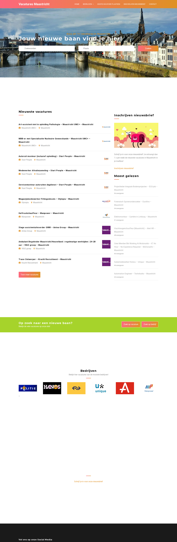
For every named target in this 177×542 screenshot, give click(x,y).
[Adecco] (101, 388)
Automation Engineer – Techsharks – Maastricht (134, 274)
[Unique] (76, 388)
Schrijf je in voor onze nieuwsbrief (88, 481)
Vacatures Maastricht (34, 4)
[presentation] (19, 396)
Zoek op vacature (131, 324)
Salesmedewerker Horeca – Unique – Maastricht (134, 262)
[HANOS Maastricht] (28, 388)
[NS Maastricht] (52, 388)
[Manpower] (125, 388)
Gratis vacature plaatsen (108, 4)
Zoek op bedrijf (150, 324)
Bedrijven (87, 4)
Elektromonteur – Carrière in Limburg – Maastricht (135, 217)
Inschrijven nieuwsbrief (134, 4)
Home (77, 4)
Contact (153, 4)
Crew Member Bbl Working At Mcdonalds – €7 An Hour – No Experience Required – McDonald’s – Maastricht (135, 246)
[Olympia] (149, 388)
